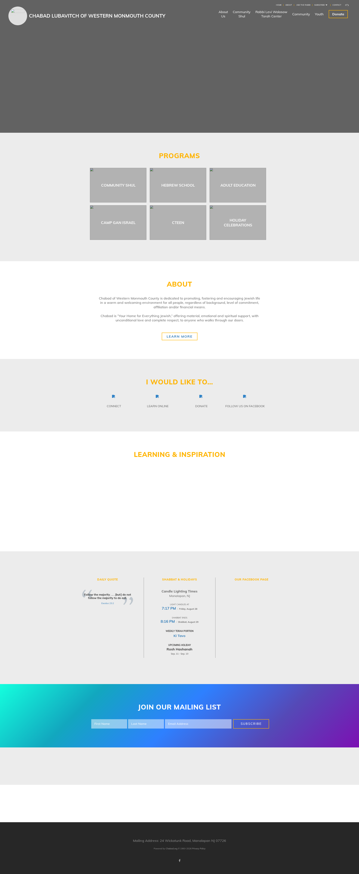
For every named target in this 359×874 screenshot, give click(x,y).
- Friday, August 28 (179, 608)
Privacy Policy (198, 848)
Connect (114, 406)
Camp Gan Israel (118, 222)
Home (279, 5)
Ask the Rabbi (303, 5)
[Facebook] (179, 860)
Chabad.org (171, 848)
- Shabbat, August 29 (179, 621)
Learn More (180, 336)
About (288, 5)
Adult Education (238, 185)
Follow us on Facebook (245, 406)
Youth (319, 14)
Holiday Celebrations (238, 222)
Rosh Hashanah (179, 649)
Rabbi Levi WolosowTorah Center (271, 14)
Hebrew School (178, 185)
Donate (338, 14)
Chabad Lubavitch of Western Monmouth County (97, 16)
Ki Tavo (179, 636)
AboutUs (223, 14)
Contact (336, 5)
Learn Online (157, 406)
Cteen (178, 222)
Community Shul (118, 185)
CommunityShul (242, 14)
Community (301, 14)
